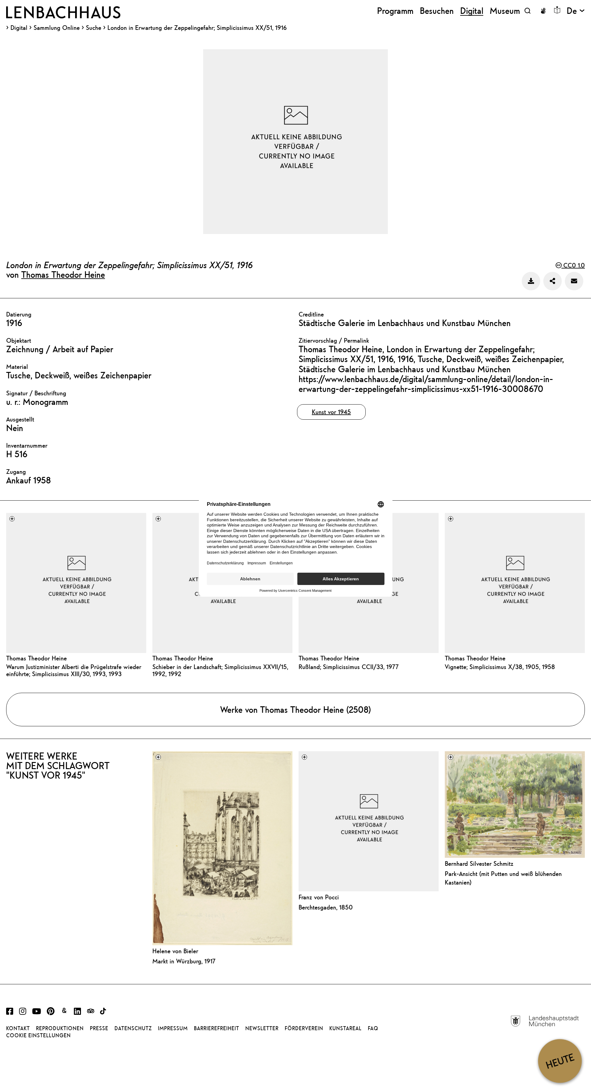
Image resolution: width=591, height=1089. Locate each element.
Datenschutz (133, 1028)
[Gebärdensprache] (543, 10)
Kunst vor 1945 (331, 412)
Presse (99, 1028)
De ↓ (576, 10)
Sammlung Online (57, 28)
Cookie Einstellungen (38, 1035)
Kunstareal (345, 1028)
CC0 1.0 (573, 265)
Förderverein (304, 1028)
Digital (18, 28)
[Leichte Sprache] (557, 10)
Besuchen (437, 10)
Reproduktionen (60, 1028)
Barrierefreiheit (216, 1028)
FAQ (373, 1028)
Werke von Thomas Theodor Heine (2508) (295, 709)
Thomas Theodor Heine (63, 274)
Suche (93, 27)
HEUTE (559, 1061)
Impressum (173, 1028)
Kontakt (18, 1028)
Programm (395, 10)
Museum (505, 10)
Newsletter (262, 1028)
